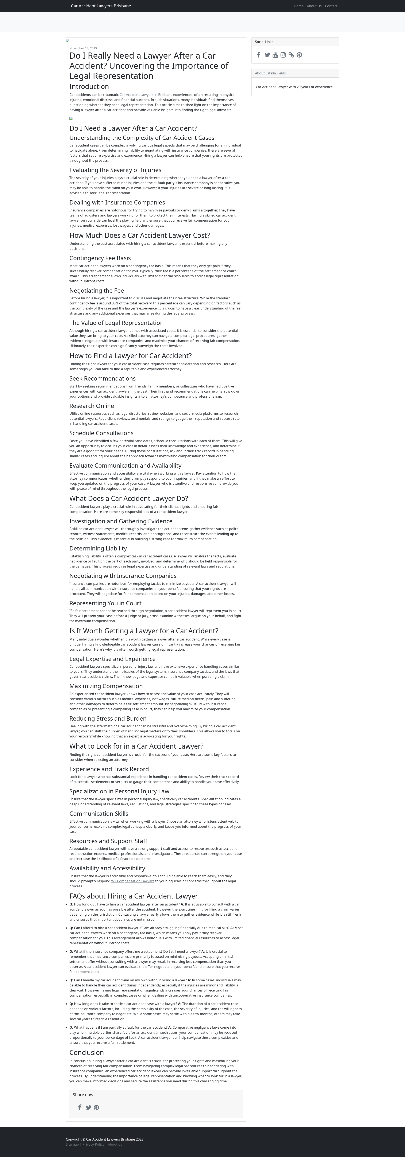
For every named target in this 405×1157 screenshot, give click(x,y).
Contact (331, 6)
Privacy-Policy (93, 1144)
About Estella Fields (270, 73)
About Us (314, 6)
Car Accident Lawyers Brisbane (101, 6)
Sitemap (72, 1144)
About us (115, 1144)
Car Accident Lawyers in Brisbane (146, 94)
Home (299, 6)
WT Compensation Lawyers (132, 881)
